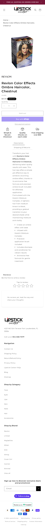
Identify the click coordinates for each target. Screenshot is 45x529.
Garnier (7, 464)
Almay (6, 455)
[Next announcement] (41, 2)
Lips (5, 399)
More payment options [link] (22, 124)
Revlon (7, 431)
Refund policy (25, 518)
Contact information (35, 521)
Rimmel (7, 469)
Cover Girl (8, 459)
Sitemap (7, 377)
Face (6, 390)
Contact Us (8, 349)
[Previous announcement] (4, 2)
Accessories (9, 418)
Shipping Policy (10, 354)
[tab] (19, 143)
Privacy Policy (9, 363)
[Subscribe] (38, 488)
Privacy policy (36, 518)
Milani (6, 445)
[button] (4, 10)
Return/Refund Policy (12, 358)
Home (5, 20)
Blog (6, 372)
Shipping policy (22, 521)
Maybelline (8, 440)
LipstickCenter (14, 518)
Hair (5, 413)
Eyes (6, 395)
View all (7, 473)
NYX (5, 450)
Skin (6, 404)
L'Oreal (7, 436)
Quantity (5, 102)
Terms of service (10, 521)
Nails (6, 409)
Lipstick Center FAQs (12, 368)
